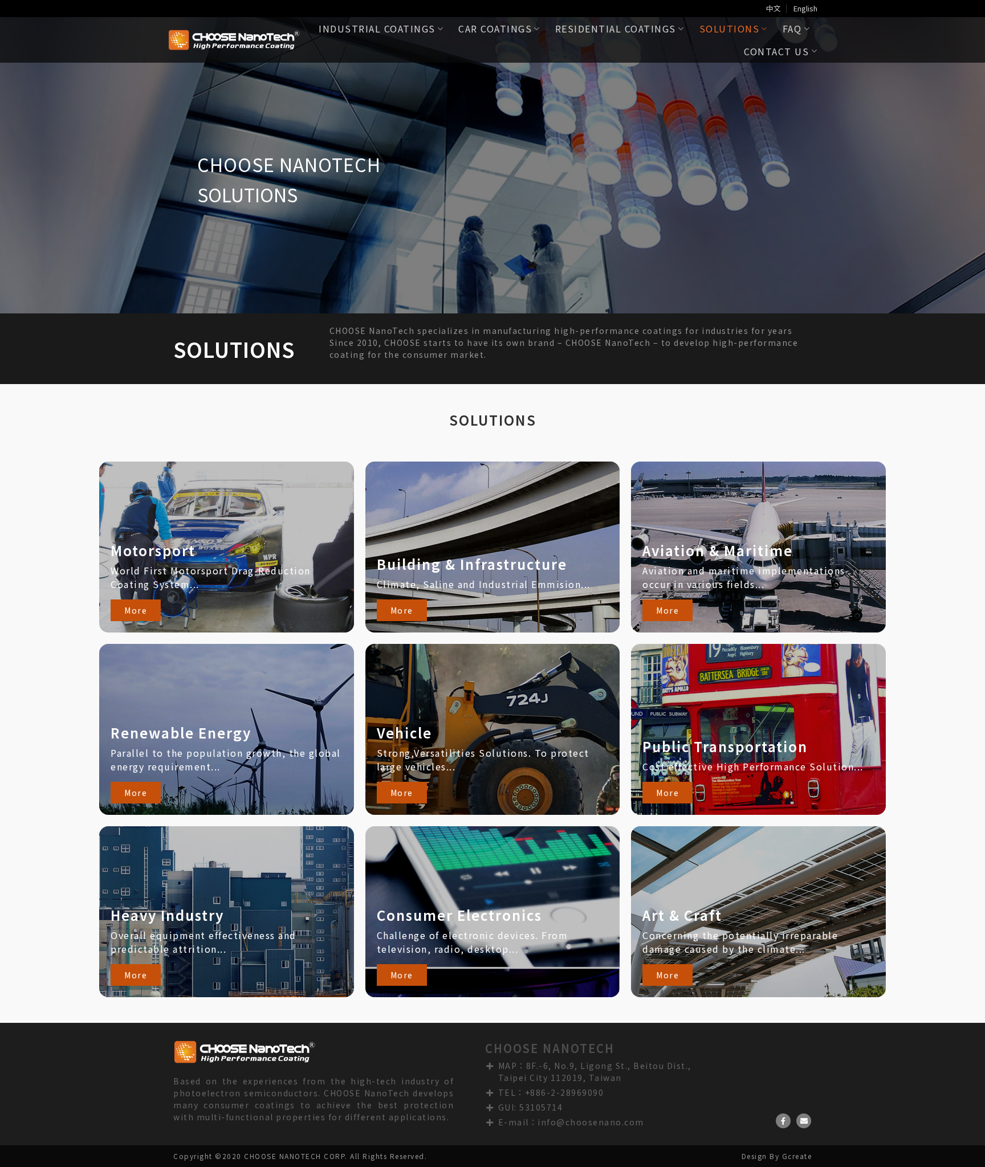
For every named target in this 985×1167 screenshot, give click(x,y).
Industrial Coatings (377, 28)
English (805, 8)
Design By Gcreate (777, 1156)
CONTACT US (776, 51)
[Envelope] (803, 1120)
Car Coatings (495, 28)
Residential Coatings (615, 28)
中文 (773, 8)
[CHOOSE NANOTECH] (234, 40)
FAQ (792, 28)
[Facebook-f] (783, 1120)
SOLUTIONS (729, 28)
